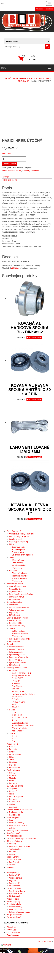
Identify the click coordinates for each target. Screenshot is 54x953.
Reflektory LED (15, 623)
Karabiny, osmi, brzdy (18, 825)
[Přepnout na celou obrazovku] (6, 949)
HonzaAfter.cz (45, 941)
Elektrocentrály (15, 620)
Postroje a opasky (16, 822)
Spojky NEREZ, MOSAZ (22, 675)
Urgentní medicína (14, 602)
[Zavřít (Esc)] (1, 949)
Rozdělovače (17, 686)
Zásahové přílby (18, 547)
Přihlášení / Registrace (44, 8)
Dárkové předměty (14, 841)
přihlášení (15, 268)
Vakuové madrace (16, 610)
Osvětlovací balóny (17, 625)
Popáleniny (13, 612)
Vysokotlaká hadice (20, 722)
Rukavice (13, 570)
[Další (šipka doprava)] (4, 952)
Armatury (44, 78)
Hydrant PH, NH (15, 893)
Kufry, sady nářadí (16, 596)
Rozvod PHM (14, 801)
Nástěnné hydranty (17, 891)
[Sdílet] (4, 949)
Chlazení (13, 791)
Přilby (11, 544)
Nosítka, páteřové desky (19, 607)
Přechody (16, 680)
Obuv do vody (17, 562)
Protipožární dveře (14, 914)
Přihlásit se (11, 927)
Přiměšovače (17, 696)
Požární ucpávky (13, 901)
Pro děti (12, 851)
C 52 (14, 741)
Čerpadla (10, 644)
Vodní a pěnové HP (17, 877)
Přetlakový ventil (18, 701)
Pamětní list (14, 862)
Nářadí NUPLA (15, 589)
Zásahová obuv (18, 560)
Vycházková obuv (19, 565)
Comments (13, 932)
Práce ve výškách (14, 817)
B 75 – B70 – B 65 (19, 717)
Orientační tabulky (14, 904)
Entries (12, 929)
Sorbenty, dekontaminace (17, 830)
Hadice (12, 709)
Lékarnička (13, 604)
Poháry (12, 772)
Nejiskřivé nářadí (16, 591)
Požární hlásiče (13, 898)
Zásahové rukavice (20, 573)
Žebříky (12, 828)
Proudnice (23, 81)
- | (39, 941)
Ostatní (12, 854)
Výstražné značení (14, 835)
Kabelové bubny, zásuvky (19, 638)
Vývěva (12, 804)
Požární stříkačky (16, 646)
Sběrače (15, 699)
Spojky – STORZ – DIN (21, 673)
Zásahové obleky (16, 539)
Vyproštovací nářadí (15, 583)
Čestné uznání (13, 856)
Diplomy (12, 775)
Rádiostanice (14, 814)
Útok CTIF (13, 765)
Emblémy (13, 783)
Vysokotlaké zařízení (17, 662)
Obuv (11, 557)
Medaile (12, 778)
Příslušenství (17, 568)
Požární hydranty (14, 888)
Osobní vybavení (14, 531)
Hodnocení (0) (10, 180)
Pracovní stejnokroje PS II (20, 536)
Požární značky (15, 906)
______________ (14, 870)
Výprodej (10, 867)
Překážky (13, 762)
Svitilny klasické (18, 631)
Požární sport (12, 743)
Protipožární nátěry (14, 917)
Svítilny (12, 628)
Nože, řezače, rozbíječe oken (21, 594)
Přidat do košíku (9, 163)
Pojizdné (12, 880)
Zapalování (13, 807)
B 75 (14, 738)
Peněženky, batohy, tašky (19, 846)
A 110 (14, 720)
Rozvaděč (13, 799)
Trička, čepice (15, 849)
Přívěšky (12, 843)
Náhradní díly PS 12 (15, 786)
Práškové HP (14, 875)
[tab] (27, 177)
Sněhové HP (14, 883)
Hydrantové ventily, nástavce (24, 694)
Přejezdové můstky (20, 728)
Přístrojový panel (16, 796)
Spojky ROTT (17, 678)
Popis (6, 177)
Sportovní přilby (18, 549)
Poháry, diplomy (13, 770)
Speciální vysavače (17, 654)
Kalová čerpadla (16, 652)
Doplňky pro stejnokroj (18, 541)
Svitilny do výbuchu (20, 633)
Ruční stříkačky (15, 659)
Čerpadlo (13, 788)
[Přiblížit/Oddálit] (9, 949)
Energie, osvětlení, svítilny (17, 617)
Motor (11, 793)
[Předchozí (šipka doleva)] (1, 952)
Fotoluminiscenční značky (20, 912)
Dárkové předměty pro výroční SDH (21, 838)
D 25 (14, 712)
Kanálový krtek (18, 691)
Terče (11, 759)
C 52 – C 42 (17, 715)
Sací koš (15, 688)
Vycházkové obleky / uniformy (21, 533)
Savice (12, 733)
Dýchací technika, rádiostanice (19, 809)
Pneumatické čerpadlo (18, 657)
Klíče (14, 704)
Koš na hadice (18, 730)
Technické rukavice (20, 575)
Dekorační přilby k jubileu (22, 554)
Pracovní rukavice (19, 578)
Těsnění (15, 707)
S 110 (14, 736)
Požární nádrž (15, 754)
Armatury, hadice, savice (17, 667)
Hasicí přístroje (13, 872)
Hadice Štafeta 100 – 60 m (23, 725)
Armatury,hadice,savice (25, 78)
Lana (11, 820)
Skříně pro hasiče (14, 833)
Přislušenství (14, 896)
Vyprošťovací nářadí (17, 586)
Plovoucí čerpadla (16, 649)
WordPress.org (13, 935)
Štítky (11, 780)
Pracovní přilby (18, 552)
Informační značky (16, 909)
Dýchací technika (16, 812)
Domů (8, 78)
